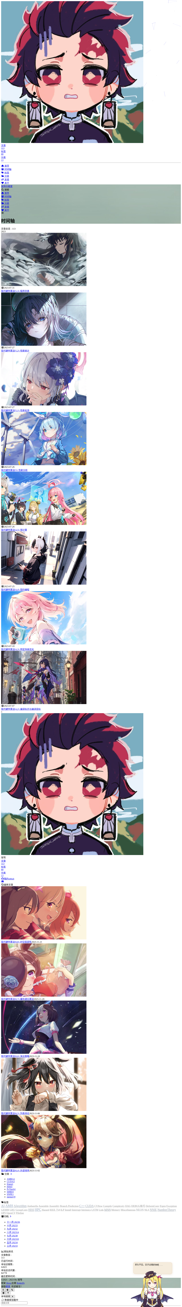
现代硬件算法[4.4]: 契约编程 (15, 589)
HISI (31, 1209)
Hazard (45, 1209)
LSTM (94, 1209)
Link (101, 1209)
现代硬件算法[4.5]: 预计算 (14, 530)
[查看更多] (11, 1174)
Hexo (8, 1283)
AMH (9, 1206)
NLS (146, 1209)
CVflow (98, 1206)
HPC (38, 1209)
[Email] (2, 881)
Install (68, 1209)
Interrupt (76, 1209)
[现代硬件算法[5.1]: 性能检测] (43, 404)
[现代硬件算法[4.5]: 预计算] (43, 524)
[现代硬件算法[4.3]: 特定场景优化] (43, 643)
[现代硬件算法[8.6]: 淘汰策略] (43, 1053)
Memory (115, 1209)
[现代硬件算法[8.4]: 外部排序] (43, 1167)
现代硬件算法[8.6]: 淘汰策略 (15, 1056)
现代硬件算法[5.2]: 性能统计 (15, 351)
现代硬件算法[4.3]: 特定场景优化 (17, 649)
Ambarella (32, 1206)
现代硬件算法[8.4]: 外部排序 (15, 1170)
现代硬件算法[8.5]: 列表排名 (15, 1113)
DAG (128, 1206)
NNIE (153, 1209)
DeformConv (152, 1206)
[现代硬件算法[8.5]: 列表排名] (43, 1110)
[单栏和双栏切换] (12, 1289)
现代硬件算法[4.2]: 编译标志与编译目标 (21, 709)
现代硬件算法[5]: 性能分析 (14, 470)
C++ (82, 1206)
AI (3, 1206)
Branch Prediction (69, 1206)
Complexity (118, 1206)
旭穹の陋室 (7, 186)
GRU (12, 1209)
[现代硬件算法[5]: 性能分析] (43, 464)
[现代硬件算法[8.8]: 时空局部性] (43, 938)
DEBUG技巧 (138, 1206)
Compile (107, 1206)
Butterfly (21, 1283)
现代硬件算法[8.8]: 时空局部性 (16, 942)
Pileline (20, 1213)
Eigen (163, 1206)
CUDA (89, 1205)
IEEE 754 (55, 1209)
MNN (107, 1209)
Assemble (44, 1206)
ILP (62, 1209)
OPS (3, 1213)
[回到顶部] (8, 1293)
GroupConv (22, 1209)
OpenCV (10, 1213)
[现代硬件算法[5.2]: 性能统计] (43, 345)
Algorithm (20, 1206)
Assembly (54, 1206)
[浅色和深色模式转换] (7, 1289)
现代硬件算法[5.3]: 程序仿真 (15, 291)
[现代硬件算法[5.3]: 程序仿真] (43, 285)
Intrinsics (86, 1209)
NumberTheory (166, 1209)
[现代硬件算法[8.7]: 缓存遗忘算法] (43, 996)
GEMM (5, 1209)
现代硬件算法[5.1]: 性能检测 (15, 410)
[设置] (3, 1293)
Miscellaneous (128, 1209)
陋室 (8, 1286)
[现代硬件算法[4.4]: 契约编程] (43, 584)
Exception (171, 1206)
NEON (140, 1209)
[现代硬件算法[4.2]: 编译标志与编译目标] (43, 703)
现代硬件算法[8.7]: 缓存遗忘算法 (17, 999)
